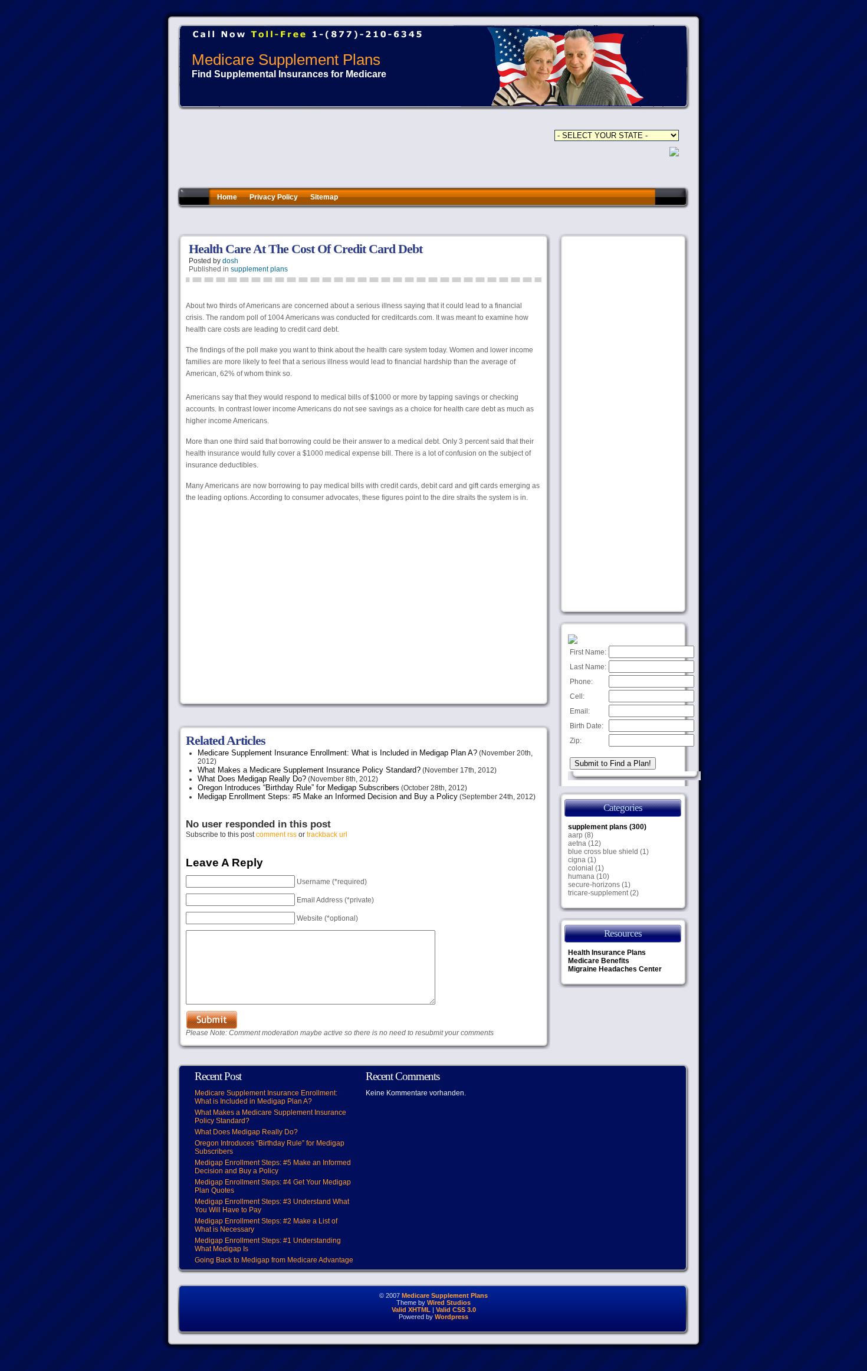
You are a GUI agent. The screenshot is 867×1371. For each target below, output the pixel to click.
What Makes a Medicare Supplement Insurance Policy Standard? (309, 769)
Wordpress (451, 1316)
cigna (577, 860)
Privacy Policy (273, 197)
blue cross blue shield (603, 852)
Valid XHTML (411, 1309)
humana (581, 876)
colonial (580, 868)
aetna (577, 843)
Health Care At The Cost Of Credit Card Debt (305, 248)
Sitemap (324, 197)
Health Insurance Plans (607, 952)
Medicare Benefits (598, 961)
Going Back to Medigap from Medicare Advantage (274, 1260)
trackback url (327, 834)
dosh (230, 261)
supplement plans (259, 269)
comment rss (276, 834)
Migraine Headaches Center (615, 969)
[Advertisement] (391, 221)
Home (227, 197)
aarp (575, 835)
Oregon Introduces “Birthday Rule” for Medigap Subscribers (298, 787)
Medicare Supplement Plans (286, 59)
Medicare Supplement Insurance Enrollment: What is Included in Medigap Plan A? (337, 752)
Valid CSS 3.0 (456, 1309)
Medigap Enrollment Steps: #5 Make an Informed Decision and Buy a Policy (328, 796)
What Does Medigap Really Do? (252, 778)
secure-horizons (594, 885)
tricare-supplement (598, 893)
